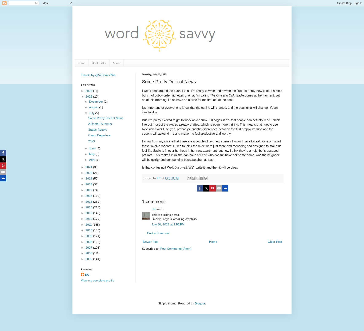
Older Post (275, 241)
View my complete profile (97, 280)
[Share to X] (197, 178)
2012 (89, 218)
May (92, 154)
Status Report (97, 129)
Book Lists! (99, 63)
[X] (206, 188)
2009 (89, 236)
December (96, 101)
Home (82, 63)
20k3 (91, 141)
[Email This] (189, 178)
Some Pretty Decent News (105, 118)
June (92, 148)
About (116, 63)
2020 (89, 172)
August (94, 107)
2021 (89, 167)
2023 (89, 90)
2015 (89, 201)
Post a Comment (158, 233)
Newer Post (150, 241)
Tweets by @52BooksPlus (98, 75)
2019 (89, 178)
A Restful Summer (100, 124)
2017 (89, 190)
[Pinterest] (212, 188)
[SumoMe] (225, 188)
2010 (89, 230)
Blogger (200, 303)
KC (87, 274)
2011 (89, 224)
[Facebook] (200, 188)
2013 (89, 213)
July (92, 113)
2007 (89, 247)
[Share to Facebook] (201, 178)
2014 (89, 207)
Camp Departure (99, 135)
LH (153, 209)
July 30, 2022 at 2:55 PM (168, 224)
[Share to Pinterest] (205, 178)
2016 (89, 195)
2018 (89, 184)
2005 (89, 259)
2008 (89, 242)
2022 (89, 96)
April (92, 159)
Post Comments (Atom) (175, 248)
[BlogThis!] (193, 178)
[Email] (219, 188)
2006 (89, 253)
